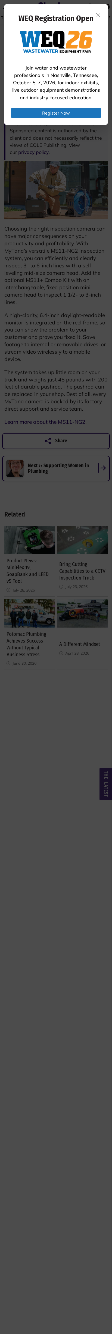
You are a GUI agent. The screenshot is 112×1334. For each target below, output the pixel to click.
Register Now (56, 113)
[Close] (98, 15)
